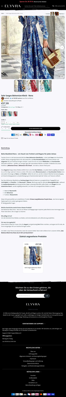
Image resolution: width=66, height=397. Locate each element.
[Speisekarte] (2, 6)
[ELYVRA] (13, 6)
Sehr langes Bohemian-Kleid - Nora (33, 268)
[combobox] (37, 6)
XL (14, 122)
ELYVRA (26, 244)
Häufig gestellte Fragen (8, 203)
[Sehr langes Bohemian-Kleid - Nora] (33, 255)
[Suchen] (47, 6)
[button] (62, 47)
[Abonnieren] (47, 296)
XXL (18, 122)
